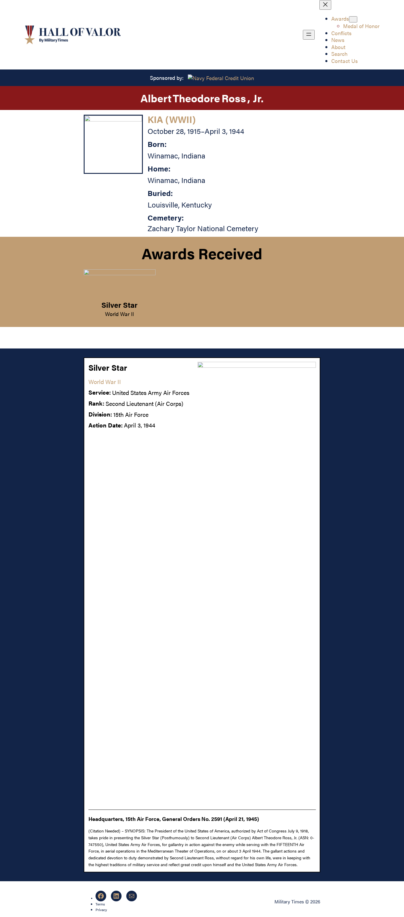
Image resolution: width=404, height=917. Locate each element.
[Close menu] (325, 5)
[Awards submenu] (353, 19)
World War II (119, 313)
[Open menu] (309, 35)
